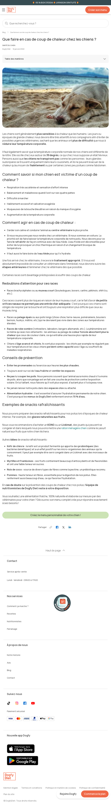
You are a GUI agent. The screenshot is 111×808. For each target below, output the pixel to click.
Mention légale (10, 787)
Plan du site (8, 794)
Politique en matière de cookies (61, 787)
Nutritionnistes (14, 621)
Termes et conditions (31, 787)
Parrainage (12, 629)
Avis (9, 662)
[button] (3, 10)
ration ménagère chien (74, 428)
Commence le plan (95, 794)
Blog (4, 32)
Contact (11, 677)
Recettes (11, 613)
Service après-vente (17, 571)
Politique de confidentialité (92, 787)
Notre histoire (13, 655)
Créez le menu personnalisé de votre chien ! (55, 515)
